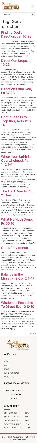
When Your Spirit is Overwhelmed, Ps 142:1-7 (16, 161)
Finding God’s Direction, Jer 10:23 (16, 34)
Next (33, 333)
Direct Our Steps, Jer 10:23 (17, 63)
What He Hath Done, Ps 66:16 (17, 221)
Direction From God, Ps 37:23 (16, 91)
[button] (32, 6)
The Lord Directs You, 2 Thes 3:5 (17, 193)
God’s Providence (14, 248)
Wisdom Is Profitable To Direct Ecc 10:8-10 (17, 305)
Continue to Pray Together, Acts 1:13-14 (16, 121)
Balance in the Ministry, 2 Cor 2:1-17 (17, 276)
